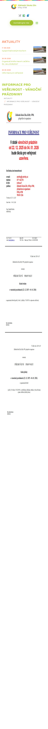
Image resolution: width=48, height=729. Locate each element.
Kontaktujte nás (21, 23)
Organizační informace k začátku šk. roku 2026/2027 (16, 63)
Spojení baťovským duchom (14, 51)
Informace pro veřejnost (12, 73)
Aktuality (8, 98)
